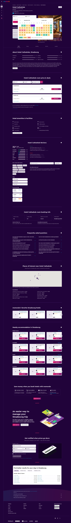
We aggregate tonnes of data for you (20, 495)
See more (59, 330)
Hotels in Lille (39, 478)
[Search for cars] (1, 9)
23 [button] (24, 32)
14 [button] (41, 30)
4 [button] (29, 25)
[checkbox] (17, 191)
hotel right (14, 165)
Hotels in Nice (39, 475)
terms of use (25, 458)
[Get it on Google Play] (56, 506)
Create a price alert (53, 393)
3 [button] (48, 25)
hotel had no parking (21, 171)
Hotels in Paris (16, 475)
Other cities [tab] (16, 470)
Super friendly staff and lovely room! (37, 147)
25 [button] (29, 32)
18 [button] (29, 30)
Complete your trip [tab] (37, 470)
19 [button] (31, 30)
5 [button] (31, 25)
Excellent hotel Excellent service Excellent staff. (39, 150)
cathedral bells (20, 167)
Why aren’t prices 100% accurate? (20, 497)
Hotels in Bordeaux (17, 482)
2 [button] (24, 25)
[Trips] (1, 15)
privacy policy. (30, 458)
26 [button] (31, 32)
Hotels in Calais (39, 479)
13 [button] (39, 30)
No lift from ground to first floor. (37, 154)
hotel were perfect (22, 169)
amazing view (15, 171)
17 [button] (48, 30)
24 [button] (48, 32)
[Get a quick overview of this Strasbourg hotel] (61, 52)
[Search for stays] (1, 6)
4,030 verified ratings (20, 13)
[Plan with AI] (1, 13)
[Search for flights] (1, 4)
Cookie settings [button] (15, 108)
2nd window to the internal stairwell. (37, 157)
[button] (2, 1)
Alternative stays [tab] (23, 470)
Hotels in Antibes (16, 479)
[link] (23, 338)
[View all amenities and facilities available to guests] (61, 118)
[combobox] (25, 446)
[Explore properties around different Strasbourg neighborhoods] (61, 327)
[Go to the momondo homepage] (6, 1)
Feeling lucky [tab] (30, 470)
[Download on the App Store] (56, 508)
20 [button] (33, 30)
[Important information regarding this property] (61, 212)
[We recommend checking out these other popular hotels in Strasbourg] (61, 307)
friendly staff (15, 167)
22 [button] (22, 32)
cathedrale (25, 165)
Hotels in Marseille (16, 478)
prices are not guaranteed (33, 491)
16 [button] (24, 30)
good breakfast (15, 169)
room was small (19, 165)
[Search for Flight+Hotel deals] (1, 11)
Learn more (36, 105)
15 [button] (22, 30)
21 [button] (41, 32)
